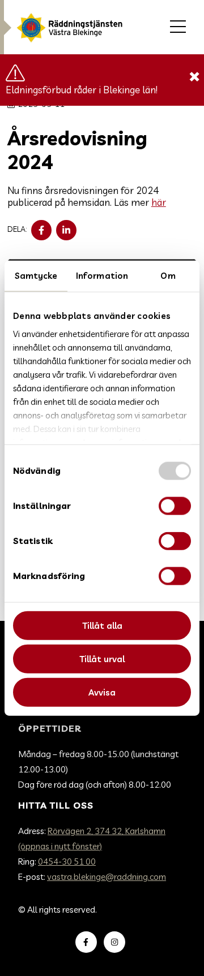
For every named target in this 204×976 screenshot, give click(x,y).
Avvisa (102, 691)
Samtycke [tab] (36, 275)
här (158, 202)
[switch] (175, 506)
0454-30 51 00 (67, 861)
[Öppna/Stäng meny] (178, 27)
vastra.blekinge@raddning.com (106, 876)
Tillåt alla (102, 625)
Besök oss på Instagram (116, 942)
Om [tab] (167, 275)
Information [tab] (102, 275)
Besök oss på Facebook (88, 942)
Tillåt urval (102, 658)
